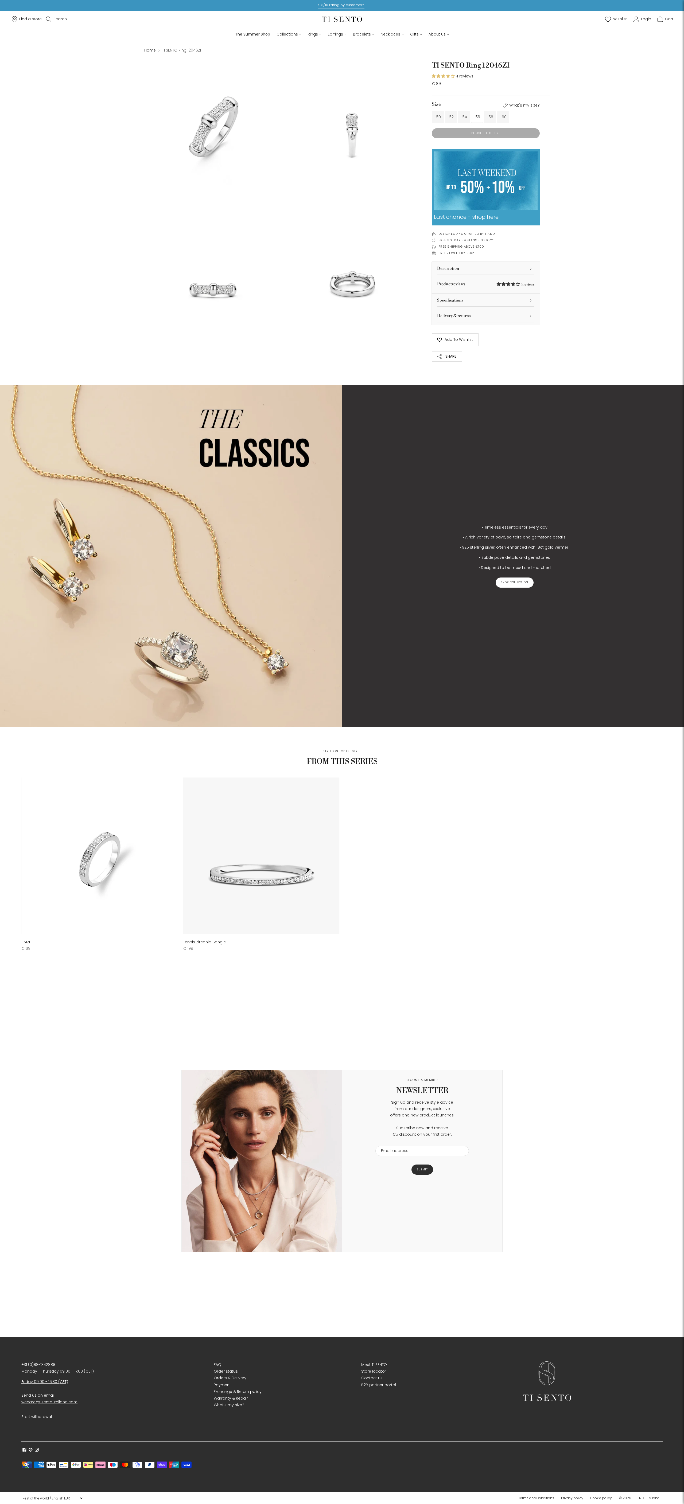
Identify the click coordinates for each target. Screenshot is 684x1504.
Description (448, 268)
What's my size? (524, 105)
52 (451, 117)
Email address (392, 1142)
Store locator (373, 1371)
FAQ (217, 1364)
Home (150, 50)
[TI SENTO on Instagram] (37, 1450)
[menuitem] (537, 1498)
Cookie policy (601, 1498)
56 (478, 117)
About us (437, 34)
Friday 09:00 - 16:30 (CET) (44, 1381)
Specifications (450, 300)
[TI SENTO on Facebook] (24, 1450)
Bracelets (362, 34)
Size (436, 104)
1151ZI (25, 942)
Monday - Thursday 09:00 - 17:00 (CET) (57, 1371)
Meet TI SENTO (374, 1364)
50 (438, 117)
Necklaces (390, 34)
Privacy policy (572, 1498)
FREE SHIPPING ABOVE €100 (461, 246)
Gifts (414, 34)
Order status (226, 1371)
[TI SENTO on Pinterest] (31, 1450)
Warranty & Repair (231, 1398)
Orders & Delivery (230, 1378)
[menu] (52, 1498)
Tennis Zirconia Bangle (204, 942)
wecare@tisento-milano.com (49, 1402)
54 (465, 117)
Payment (222, 1385)
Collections (287, 34)
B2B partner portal (378, 1385)
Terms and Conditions (536, 1498)
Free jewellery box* (456, 253)
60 (504, 117)
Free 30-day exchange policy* (466, 240)
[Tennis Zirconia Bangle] (261, 856)
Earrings (335, 34)
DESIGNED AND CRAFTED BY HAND (466, 234)
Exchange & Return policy (238, 1391)
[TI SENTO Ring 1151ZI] (99, 856)
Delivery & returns (454, 315)
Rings (313, 34)
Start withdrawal (36, 1416)
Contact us (372, 1378)
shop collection (514, 582)
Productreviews (485, 284)
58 (491, 117)
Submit (422, 1169)
